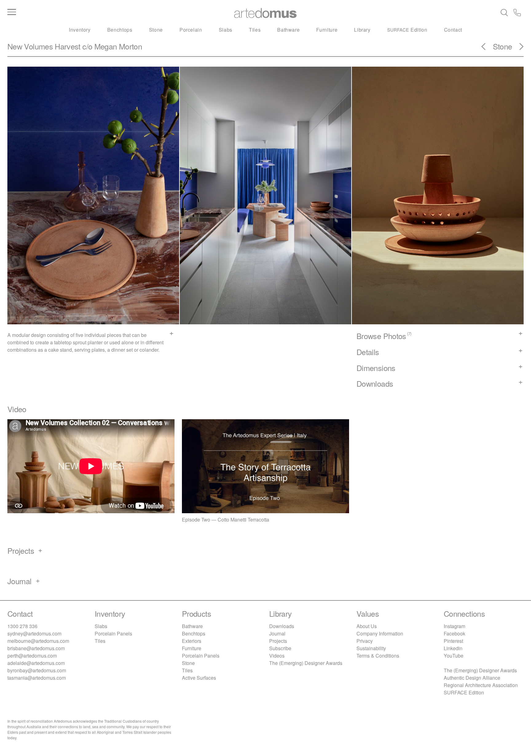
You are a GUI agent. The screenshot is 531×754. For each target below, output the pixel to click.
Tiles (255, 29)
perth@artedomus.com (32, 655)
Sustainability (371, 648)
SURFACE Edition (464, 692)
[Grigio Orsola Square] (518, 49)
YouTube (453, 655)
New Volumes (30, 46)
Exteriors (191, 640)
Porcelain (190, 29)
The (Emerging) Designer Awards (305, 662)
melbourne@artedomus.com (38, 640)
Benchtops (119, 29)
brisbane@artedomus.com (36, 648)
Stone (156, 29)
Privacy (364, 640)
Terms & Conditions (377, 655)
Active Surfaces (199, 677)
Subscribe (280, 648)
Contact (453, 29)
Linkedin (453, 648)
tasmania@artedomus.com (36, 677)
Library (362, 29)
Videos (277, 655)
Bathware (288, 29)
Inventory (80, 29)
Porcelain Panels (113, 633)
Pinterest (453, 640)
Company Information (379, 633)
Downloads (281, 626)
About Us (366, 626)
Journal (277, 633)
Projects (278, 640)
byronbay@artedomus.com (36, 670)
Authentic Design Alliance (472, 677)
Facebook (454, 633)
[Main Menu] (93, 12)
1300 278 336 (22, 626)
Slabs (225, 29)
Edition (407, 29)
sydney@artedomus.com (34, 633)
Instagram (454, 626)
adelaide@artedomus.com (36, 662)
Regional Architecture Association (481, 685)
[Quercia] (487, 49)
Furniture (326, 29)
